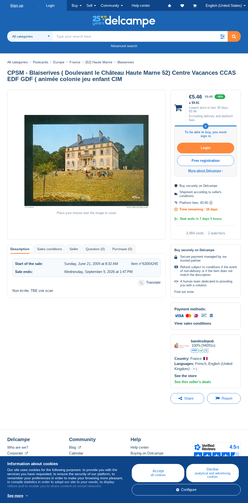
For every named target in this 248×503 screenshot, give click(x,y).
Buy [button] (75, 5)
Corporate (15, 453)
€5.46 (193, 111)
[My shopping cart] (199, 5)
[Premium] (206, 350)
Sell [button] (89, 5)
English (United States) (224, 5)
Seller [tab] (74, 249)
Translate (153, 282)
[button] (222, 36)
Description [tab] (20, 249)
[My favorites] (174, 5)
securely (192, 186)
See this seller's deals (192, 382)
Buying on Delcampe (147, 453)
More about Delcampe (204, 171)
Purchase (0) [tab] (122, 249)
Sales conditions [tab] (49, 249)
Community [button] (110, 5)
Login (50, 5)
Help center (140, 447)
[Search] (234, 36)
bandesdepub (202, 341)
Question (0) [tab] (95, 249)
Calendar (76, 453)
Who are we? (17, 447)
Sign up (16, 5)
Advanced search (124, 46)
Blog (73, 447)
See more (15, 496)
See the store (185, 376)
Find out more (184, 292)
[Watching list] (186, 5)
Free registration (206, 160)
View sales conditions (192, 323)
